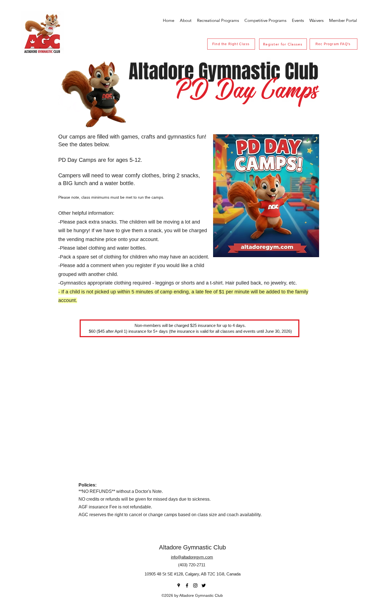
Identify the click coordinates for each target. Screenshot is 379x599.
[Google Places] (178, 585)
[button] (298, 20)
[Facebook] (187, 585)
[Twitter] (203, 585)
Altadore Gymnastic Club (192, 547)
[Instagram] (195, 585)
